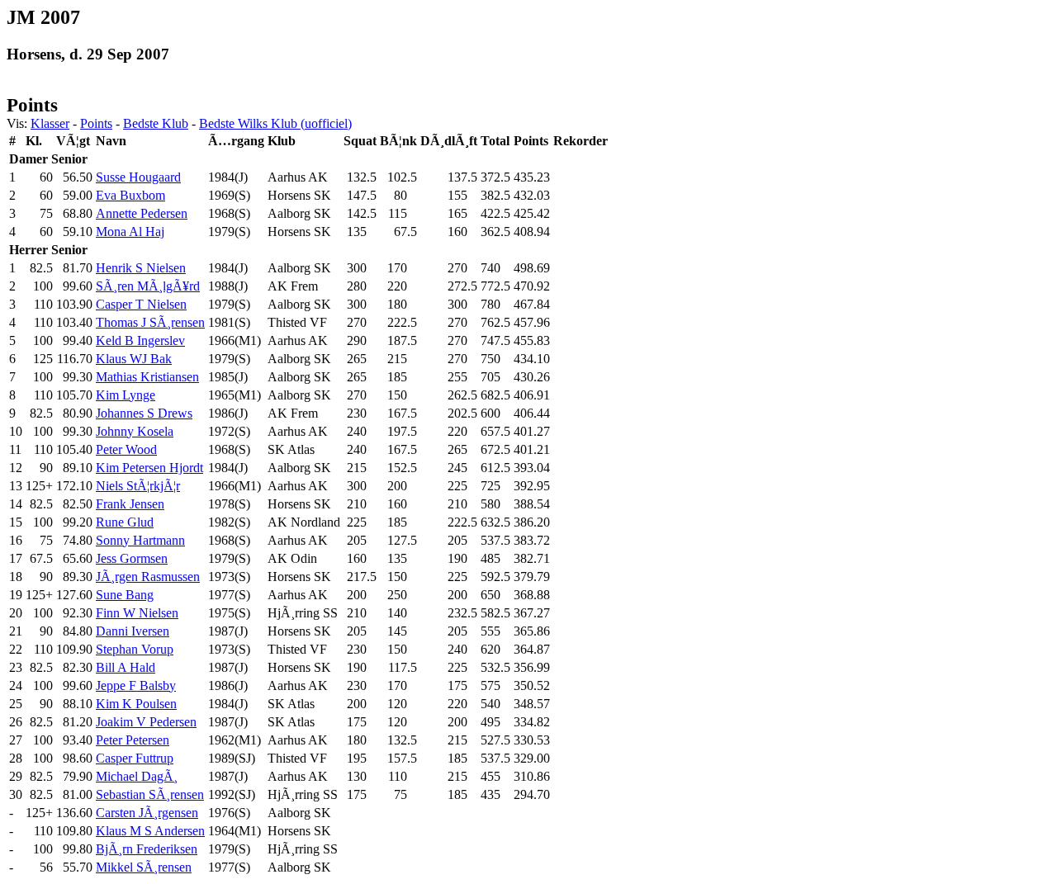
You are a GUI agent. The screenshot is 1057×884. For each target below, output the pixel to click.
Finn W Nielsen (137, 613)
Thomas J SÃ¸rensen (150, 322)
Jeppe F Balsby (136, 685)
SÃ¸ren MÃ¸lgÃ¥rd (148, 286)
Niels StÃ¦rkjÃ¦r (138, 486)
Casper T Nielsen (141, 304)
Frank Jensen (130, 504)
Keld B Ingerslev (140, 340)
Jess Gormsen (132, 558)
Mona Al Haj (130, 232)
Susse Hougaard (138, 177)
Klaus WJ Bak (134, 359)
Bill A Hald (125, 667)
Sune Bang (125, 595)
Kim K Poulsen (136, 704)
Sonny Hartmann (140, 540)
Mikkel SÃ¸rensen (144, 867)
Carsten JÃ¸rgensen (147, 813)
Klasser (50, 123)
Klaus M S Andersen (150, 831)
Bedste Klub (155, 123)
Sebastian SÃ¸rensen (150, 794)
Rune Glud (125, 522)
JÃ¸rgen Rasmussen (148, 577)
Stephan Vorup (134, 649)
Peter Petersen (132, 740)
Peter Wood (126, 449)
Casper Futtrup (134, 758)
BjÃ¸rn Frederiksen (146, 849)
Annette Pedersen (141, 213)
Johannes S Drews (144, 413)
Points (96, 123)
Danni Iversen (132, 631)
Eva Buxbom (130, 195)
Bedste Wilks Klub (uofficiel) (275, 123)
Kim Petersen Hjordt (149, 468)
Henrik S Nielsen (141, 268)
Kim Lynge (125, 395)
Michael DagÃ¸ (137, 776)
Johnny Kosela (134, 431)
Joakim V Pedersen (146, 722)
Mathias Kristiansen (147, 377)
